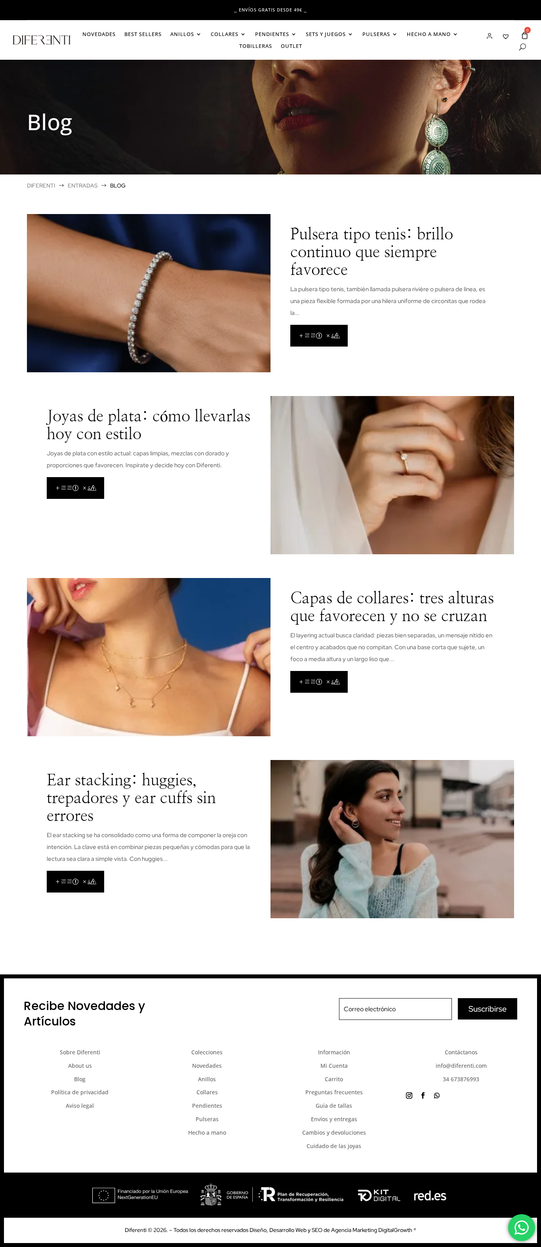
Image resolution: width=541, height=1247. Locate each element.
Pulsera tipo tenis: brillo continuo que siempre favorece (371, 252)
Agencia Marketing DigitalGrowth (372, 1230)
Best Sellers (143, 34)
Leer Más (319, 336)
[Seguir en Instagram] (409, 1095)
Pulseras (376, 34)
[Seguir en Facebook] (423, 1095)
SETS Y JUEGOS (326, 34)
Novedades (99, 34)
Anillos (182, 34)
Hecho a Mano (429, 34)
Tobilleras (255, 46)
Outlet (291, 46)
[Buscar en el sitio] (522, 47)
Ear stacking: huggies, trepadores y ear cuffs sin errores (131, 798)
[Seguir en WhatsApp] (437, 1095)
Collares (224, 34)
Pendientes (272, 34)
